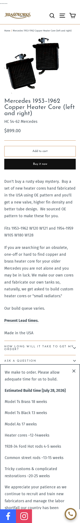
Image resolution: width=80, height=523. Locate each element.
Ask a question (20, 361)
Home (7, 30)
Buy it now (40, 164)
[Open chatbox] (71, 514)
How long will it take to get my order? (39, 348)
